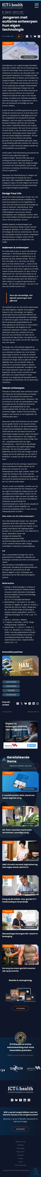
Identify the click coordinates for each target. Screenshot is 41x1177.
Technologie (11, 695)
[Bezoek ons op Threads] (12, 1100)
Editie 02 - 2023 (18, 12)
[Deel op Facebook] (39, 36)
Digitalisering (11, 682)
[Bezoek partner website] (11, 1068)
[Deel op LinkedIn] (33, 703)
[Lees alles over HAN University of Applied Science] (20, 666)
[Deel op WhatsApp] (37, 703)
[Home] (2, 11)
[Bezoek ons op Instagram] (29, 1100)
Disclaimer (21, 1155)
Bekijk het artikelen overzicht (21, 766)
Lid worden (20, 1008)
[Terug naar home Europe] (12, 5)
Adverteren (20, 1145)
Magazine (8, 12)
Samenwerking (11, 686)
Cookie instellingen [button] (20, 1165)
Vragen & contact (20, 1141)
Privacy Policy (21, 1152)
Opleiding (11, 690)
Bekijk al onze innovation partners (20, 1055)
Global (20, 1162)
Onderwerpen (20, 1148)
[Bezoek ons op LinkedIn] (24, 1100)
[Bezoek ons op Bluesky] (16, 1100)
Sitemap (20, 1158)
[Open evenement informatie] (35, 1171)
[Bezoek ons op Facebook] (20, 1100)
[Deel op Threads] (27, 36)
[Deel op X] (31, 36)
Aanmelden (20, 1129)
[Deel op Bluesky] (35, 36)
